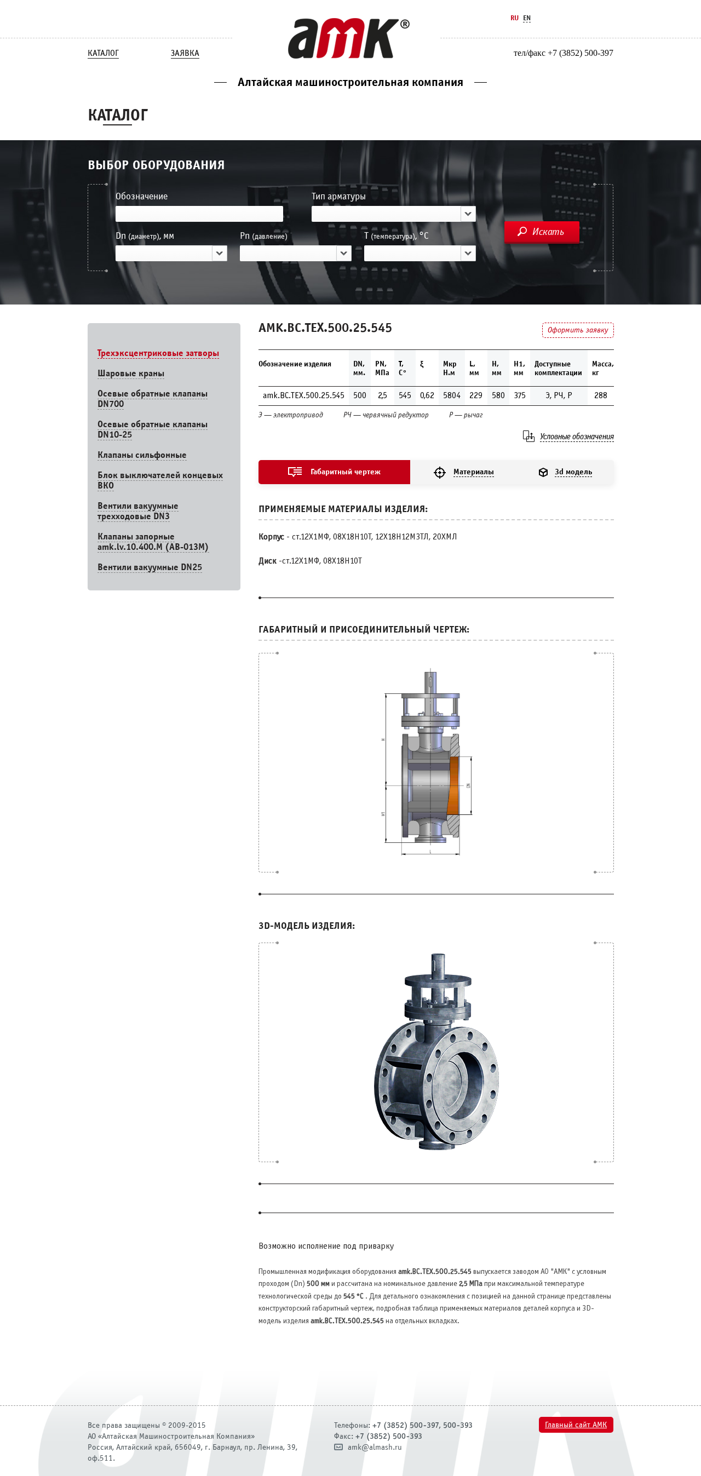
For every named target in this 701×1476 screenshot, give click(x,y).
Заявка (185, 53)
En (527, 18)
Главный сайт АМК (576, 1424)
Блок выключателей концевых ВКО (160, 480)
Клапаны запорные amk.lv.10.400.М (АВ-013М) (153, 541)
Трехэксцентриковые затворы (158, 353)
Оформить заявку (578, 330)
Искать (548, 232)
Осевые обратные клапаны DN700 (152, 398)
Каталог (103, 53)
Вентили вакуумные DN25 (149, 567)
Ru (514, 18)
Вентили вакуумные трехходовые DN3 (138, 511)
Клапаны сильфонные (142, 455)
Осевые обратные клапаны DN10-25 (152, 429)
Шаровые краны (130, 373)
